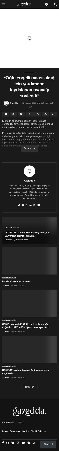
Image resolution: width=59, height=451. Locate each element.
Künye (5, 431)
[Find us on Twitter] (34, 443)
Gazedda (14, 103)
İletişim (25, 431)
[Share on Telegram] (45, 114)
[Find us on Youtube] (23, 443)
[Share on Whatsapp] (37, 114)
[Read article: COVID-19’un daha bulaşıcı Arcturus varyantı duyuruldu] (29, 349)
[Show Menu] (3, 4)
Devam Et (29, 387)
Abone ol (48, 444)
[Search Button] (55, 4)
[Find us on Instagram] (7, 443)
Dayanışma (15, 431)
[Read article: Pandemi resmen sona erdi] (29, 261)
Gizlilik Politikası (38, 431)
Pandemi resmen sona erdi (16, 281)
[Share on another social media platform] (53, 114)
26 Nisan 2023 (18, 331)
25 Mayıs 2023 (21, 240)
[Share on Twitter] (13, 114)
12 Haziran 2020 (29, 103)
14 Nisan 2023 (18, 377)
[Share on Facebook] (5, 114)
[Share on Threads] (30, 114)
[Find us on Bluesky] (12, 443)
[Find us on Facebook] (3, 443)
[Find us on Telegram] (28, 443)
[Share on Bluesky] (21, 114)
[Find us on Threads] (18, 443)
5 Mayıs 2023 (18, 285)
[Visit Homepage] (25, 4)
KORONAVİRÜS (12, 228)
